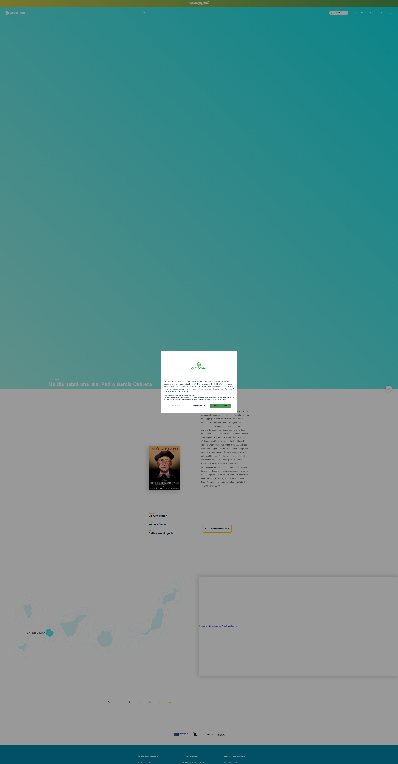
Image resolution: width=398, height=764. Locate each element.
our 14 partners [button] (188, 381)
